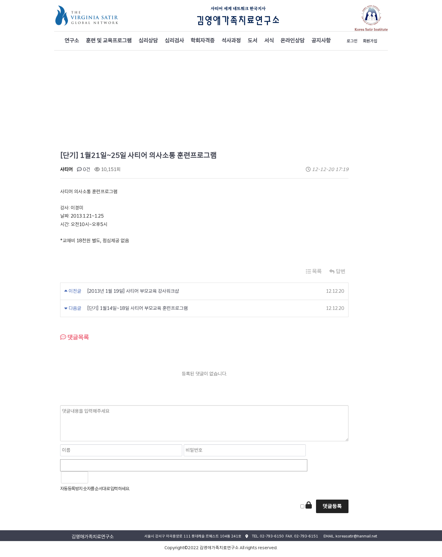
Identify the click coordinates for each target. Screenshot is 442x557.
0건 (86, 169)
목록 (316, 271)
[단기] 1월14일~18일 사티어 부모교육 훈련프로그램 (137, 308)
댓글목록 (77, 337)
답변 (340, 271)
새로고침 (109, 477)
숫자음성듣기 (95, 477)
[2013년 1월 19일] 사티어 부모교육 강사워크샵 (133, 291)
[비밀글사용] (308, 505)
